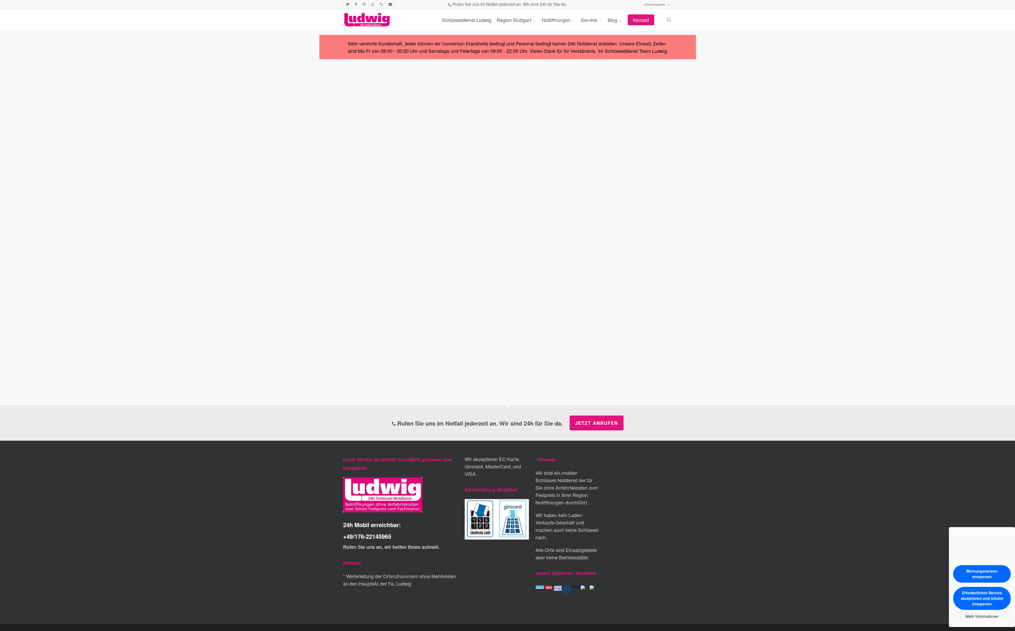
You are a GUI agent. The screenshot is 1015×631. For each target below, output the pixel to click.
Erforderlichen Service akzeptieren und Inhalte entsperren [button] (982, 598)
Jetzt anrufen (596, 423)
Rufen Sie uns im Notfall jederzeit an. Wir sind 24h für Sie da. (509, 4)
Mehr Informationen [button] (982, 616)
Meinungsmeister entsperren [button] (982, 573)
